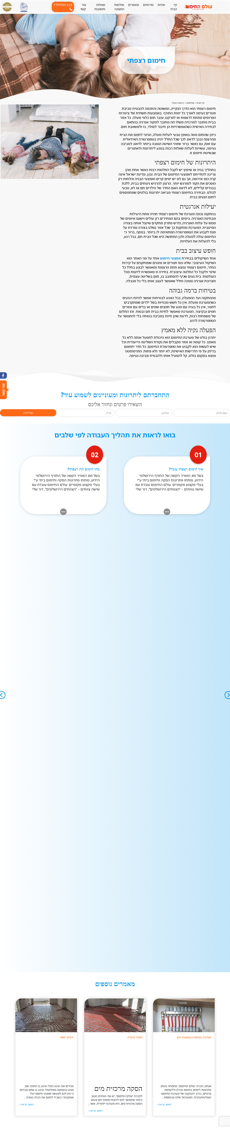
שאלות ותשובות (99, 7)
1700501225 (63, 5)
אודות (161, 5)
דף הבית (173, 7)
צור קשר (83, 7)
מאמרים (133, 5)
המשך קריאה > (163, 1104)
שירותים (148, 5)
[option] (50, 141)
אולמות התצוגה (119, 7)
